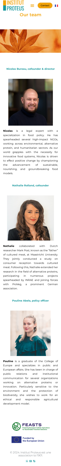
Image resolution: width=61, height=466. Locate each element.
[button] (32, 5)
